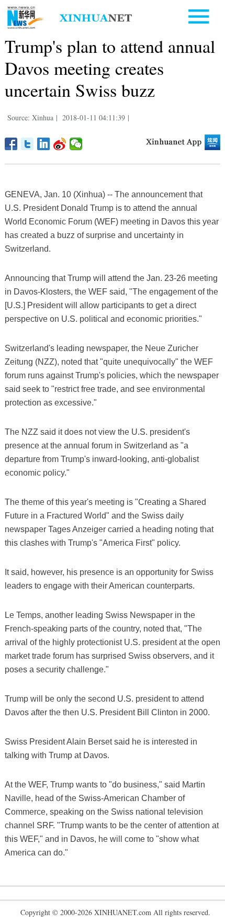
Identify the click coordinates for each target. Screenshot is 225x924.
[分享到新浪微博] (59, 144)
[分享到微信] (76, 144)
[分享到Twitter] (27, 144)
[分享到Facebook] (11, 144)
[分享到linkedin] (43, 144)
